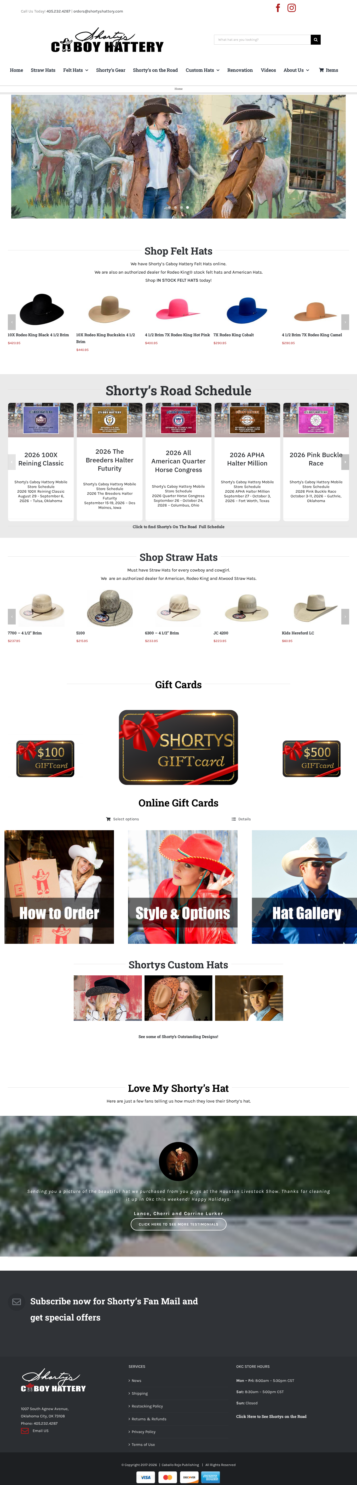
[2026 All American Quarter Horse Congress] (178, 405)
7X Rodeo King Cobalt (165, 334)
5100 (12, 632)
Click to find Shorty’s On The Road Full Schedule (178, 526)
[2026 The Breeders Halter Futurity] (109, 405)
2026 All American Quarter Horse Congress (178, 461)
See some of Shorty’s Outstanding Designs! (178, 1043)
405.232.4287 (58, 11)
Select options (126, 826)
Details (244, 826)
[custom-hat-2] (178, 1005)
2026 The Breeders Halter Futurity (110, 460)
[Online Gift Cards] (178, 752)
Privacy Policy (144, 1438)
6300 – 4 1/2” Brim (93, 632)
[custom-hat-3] (108, 1005)
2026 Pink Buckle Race (316, 459)
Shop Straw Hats (179, 556)
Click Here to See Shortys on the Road (271, 1423)
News (136, 1387)
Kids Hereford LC (230, 632)
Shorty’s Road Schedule (178, 390)
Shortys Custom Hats (178, 971)
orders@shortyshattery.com (98, 11)
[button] (12, 322)
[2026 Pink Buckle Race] (316, 405)
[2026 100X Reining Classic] (41, 405)
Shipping (140, 1400)
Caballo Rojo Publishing (181, 1472)
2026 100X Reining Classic (41, 459)
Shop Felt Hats (178, 250)
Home (179, 89)
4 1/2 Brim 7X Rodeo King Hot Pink (108, 334)
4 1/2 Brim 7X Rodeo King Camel (244, 334)
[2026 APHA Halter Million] (247, 405)
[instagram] (291, 8)
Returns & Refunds (149, 1425)
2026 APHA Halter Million (247, 459)
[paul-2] (249, 1005)
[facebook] (278, 8)
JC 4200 (152, 632)
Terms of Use (143, 1451)
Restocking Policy (147, 1413)
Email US (41, 1437)
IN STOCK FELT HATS (177, 280)
